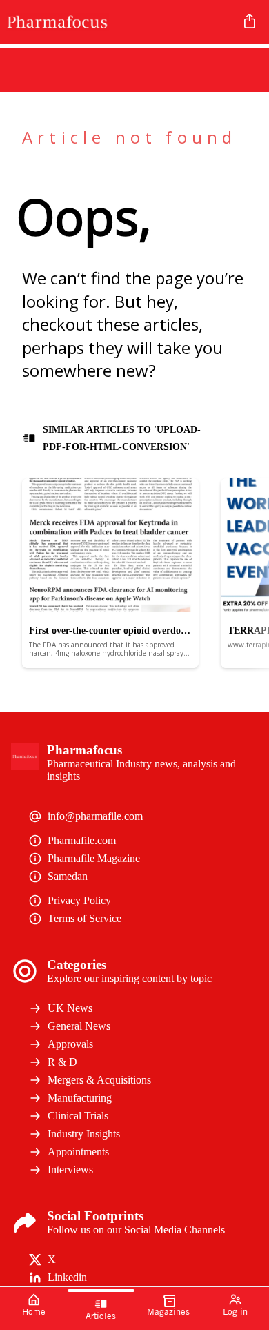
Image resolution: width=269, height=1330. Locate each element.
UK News (70, 1008)
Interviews (70, 1169)
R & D (62, 1062)
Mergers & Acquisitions (99, 1080)
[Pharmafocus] (119, 22)
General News (79, 1026)
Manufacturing (80, 1098)
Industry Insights (84, 1134)
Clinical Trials (78, 1116)
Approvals (70, 1044)
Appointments (78, 1151)
